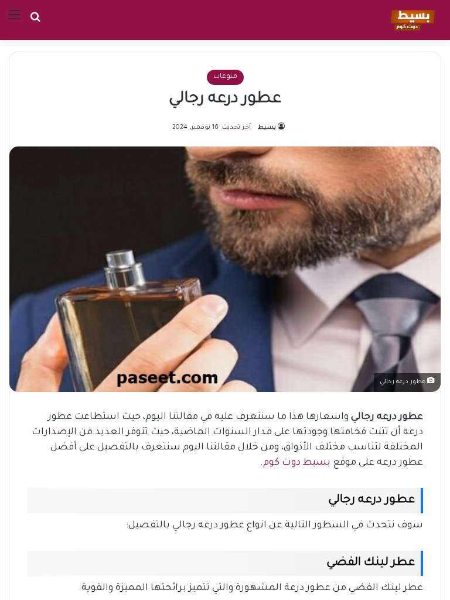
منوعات (225, 77)
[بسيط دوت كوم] (411, 20)
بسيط (267, 127)
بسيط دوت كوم (296, 463)
